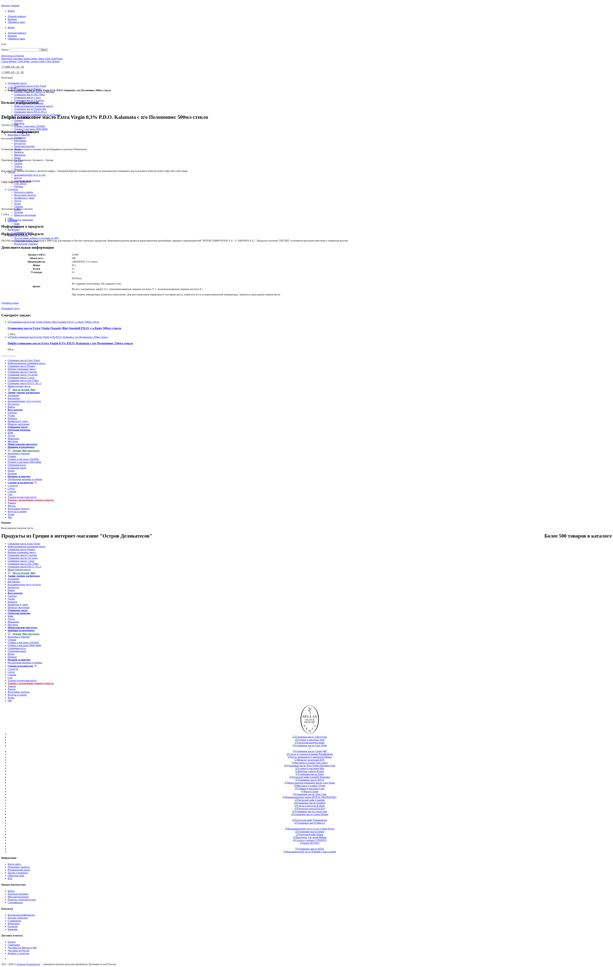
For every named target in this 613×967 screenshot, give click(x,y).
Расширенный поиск (19, 869)
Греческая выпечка (19, 430)
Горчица (12, 412)
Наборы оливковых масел (22, 369)
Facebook (13, 926)
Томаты (12, 503)
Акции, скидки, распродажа (24, 392)
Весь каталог (15, 409)
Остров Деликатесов (28, 964)
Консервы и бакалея (19, 453)
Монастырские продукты (22, 444)
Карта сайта (14, 864)
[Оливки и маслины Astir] (309, 739)
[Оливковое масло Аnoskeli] (309, 803)
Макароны (13, 438)
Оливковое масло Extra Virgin (24, 360)
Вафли (11, 407)
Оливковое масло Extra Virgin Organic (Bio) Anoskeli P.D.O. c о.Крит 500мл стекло (64, 328)
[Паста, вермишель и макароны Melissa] (310, 757)
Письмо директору (18, 917)
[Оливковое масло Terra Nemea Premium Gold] (309, 765)
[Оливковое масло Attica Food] (310, 737)
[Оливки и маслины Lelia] (309, 788)
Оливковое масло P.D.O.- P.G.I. (24, 383)
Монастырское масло (19, 386)
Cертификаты (15, 902)
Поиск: (5, 49)
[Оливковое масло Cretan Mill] (310, 751)
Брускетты (13, 404)
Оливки (12, 456)
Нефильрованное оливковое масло (26, 363)
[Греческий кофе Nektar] (309, 834)
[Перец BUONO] (309, 843)
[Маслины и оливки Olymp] (309, 785)
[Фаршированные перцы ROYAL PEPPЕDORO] (310, 797)
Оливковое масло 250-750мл (23, 380)
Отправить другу (10, 308)
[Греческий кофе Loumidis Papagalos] (309, 777)
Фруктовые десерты (19, 508)
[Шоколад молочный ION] (310, 759)
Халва (11, 514)
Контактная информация (21, 915)
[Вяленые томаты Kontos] (309, 771)
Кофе (10, 432)
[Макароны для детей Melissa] (309, 837)
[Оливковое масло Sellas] (309, 734)
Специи (12, 491)
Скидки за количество (20, 482)
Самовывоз (14, 944)
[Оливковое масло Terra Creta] (309, 794)
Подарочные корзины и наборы (25, 479)
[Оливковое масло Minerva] (309, 823)
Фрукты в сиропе (17, 511)
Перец (11, 470)
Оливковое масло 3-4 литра (23, 374)
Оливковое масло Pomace (21, 366)
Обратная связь (16, 875)
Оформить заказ (16, 22)
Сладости (13, 485)
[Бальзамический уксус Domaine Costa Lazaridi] (310, 851)
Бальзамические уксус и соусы (24, 401)
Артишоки (13, 395)
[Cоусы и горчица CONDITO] (310, 840)
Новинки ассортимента (21, 447)
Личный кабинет (17, 16)
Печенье (12, 473)
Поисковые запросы (19, 867)
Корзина (12, 19)
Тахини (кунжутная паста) (22, 497)
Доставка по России (19, 950)
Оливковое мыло (18, 427)
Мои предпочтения (18, 896)
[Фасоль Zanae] (309, 791)
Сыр (10, 494)
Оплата (12, 942)
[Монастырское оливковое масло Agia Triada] (310, 782)
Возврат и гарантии (18, 953)
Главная (12, 87)
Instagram (13, 929)
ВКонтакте (13, 923)
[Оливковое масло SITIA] (309, 780)
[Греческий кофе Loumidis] (310, 800)
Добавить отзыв (10, 303)
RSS (10, 878)
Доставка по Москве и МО (22, 947)
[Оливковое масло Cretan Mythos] (309, 814)
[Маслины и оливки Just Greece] (310, 762)
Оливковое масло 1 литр (21, 377)
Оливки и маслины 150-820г (23, 459)
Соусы (11, 488)
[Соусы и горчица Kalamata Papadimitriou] (310, 754)
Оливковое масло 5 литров (22, 371)
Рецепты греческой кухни (22, 899)
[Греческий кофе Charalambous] (309, 820)
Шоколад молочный (19, 424)
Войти (11, 11)
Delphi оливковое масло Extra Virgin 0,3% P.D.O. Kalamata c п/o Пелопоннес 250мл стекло (70, 343)
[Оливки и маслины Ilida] (309, 768)
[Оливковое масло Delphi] (309, 831)
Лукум (11, 435)
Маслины (13, 441)
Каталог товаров (10, 5)
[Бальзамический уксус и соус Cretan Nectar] (309, 828)
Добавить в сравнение (21, 219)
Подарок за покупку (19, 476)
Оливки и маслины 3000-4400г (25, 462)
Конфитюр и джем (18, 421)
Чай (10, 517)
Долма (11, 415)
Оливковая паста (17, 465)
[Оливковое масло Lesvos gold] (309, 811)
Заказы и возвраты (18, 872)
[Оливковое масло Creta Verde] (310, 745)
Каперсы (12, 418)
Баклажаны (14, 398)
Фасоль (12, 505)
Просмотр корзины (18, 894)
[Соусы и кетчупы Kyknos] (310, 805)
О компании (14, 920)
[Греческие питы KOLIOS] (310, 808)
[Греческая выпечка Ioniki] (310, 742)
